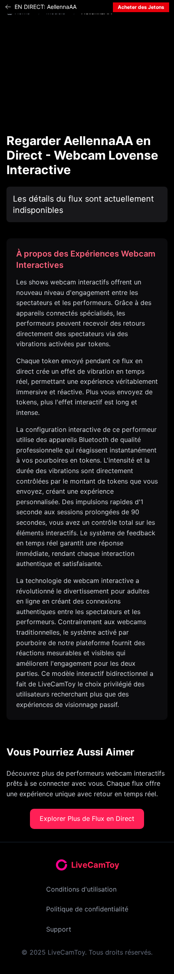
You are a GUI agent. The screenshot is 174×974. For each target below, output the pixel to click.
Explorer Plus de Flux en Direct (87, 818)
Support (58, 929)
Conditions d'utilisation (81, 889)
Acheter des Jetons (141, 7)
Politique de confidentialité (87, 909)
